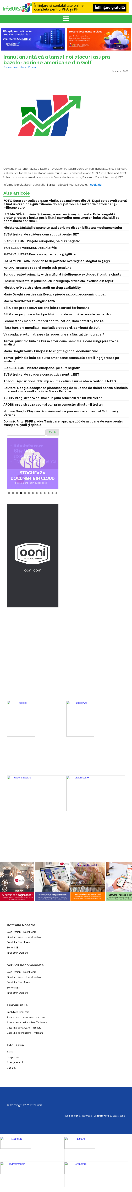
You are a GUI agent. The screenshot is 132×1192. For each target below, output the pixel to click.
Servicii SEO (13, 947)
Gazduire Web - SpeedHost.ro (24, 937)
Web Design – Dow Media (21, 932)
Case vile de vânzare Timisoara (24, 1027)
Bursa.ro (8, 67)
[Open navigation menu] (66, 19)
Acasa (10, 1052)
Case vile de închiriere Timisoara (25, 1032)
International (20, 67)
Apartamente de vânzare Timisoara (26, 1017)
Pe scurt (32, 67)
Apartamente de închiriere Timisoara (27, 1022)
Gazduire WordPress (18, 942)
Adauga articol (15, 1062)
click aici (96, 184)
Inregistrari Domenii (17, 952)
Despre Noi (13, 1057)
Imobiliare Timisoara (18, 1012)
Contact (11, 1067)
